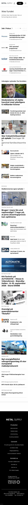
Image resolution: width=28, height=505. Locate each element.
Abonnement (14, 428)
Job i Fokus (6, 28)
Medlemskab (14, 431)
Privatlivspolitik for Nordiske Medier (14, 445)
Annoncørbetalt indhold (14, 453)
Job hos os (14, 467)
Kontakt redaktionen (14, 461)
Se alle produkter (14, 437)
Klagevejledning (14, 450)
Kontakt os (14, 464)
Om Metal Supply (14, 470)
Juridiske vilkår (14, 447)
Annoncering (14, 434)
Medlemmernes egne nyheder (12, 189)
